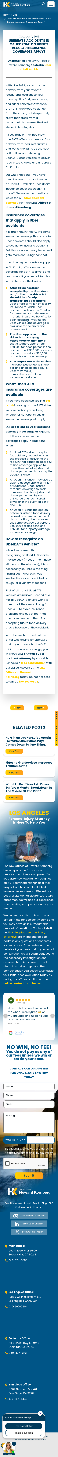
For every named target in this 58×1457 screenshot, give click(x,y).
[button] (52, 1016)
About (27, 1203)
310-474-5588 (18, 1260)
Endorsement (23, 1207)
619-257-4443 (18, 1399)
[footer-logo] (29, 1191)
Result (36, 1203)
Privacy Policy (44, 1153)
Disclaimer (21, 1153)
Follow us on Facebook (33, 1215)
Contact (38, 1207)
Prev (18, 707)
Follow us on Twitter (32, 1231)
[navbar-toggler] (51, 4)
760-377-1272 (18, 1353)
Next (40, 707)
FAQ (50, 1203)
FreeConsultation (56, 728)
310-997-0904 (18, 1306)
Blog (15, 14)
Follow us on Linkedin (32, 1223)
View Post (14, 751)
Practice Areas (13, 1203)
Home (6, 14)
